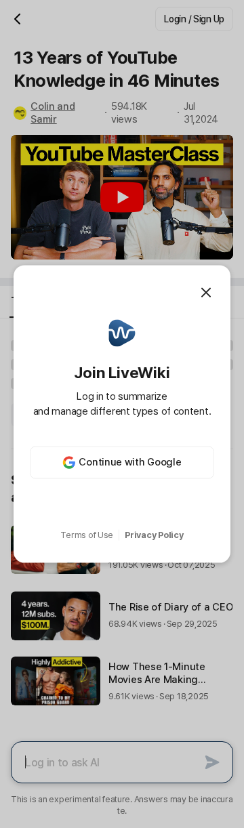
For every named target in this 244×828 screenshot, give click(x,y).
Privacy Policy (154, 535)
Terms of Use (86, 535)
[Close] (206, 292)
